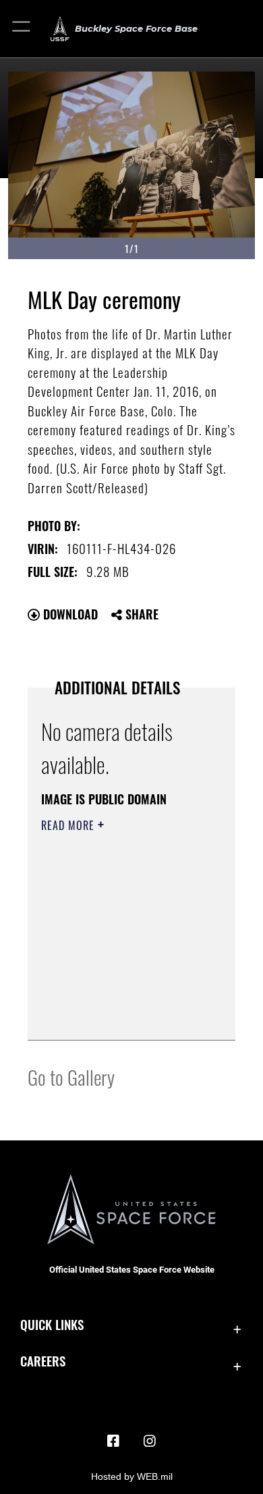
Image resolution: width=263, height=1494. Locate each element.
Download (69, 614)
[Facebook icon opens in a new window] (113, 1441)
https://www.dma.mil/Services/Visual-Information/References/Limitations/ (123, 1015)
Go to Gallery (71, 1076)
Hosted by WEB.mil (132, 1476)
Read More (69, 825)
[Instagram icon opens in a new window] (150, 1441)
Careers (42, 1361)
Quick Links (52, 1324)
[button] (22, 28)
